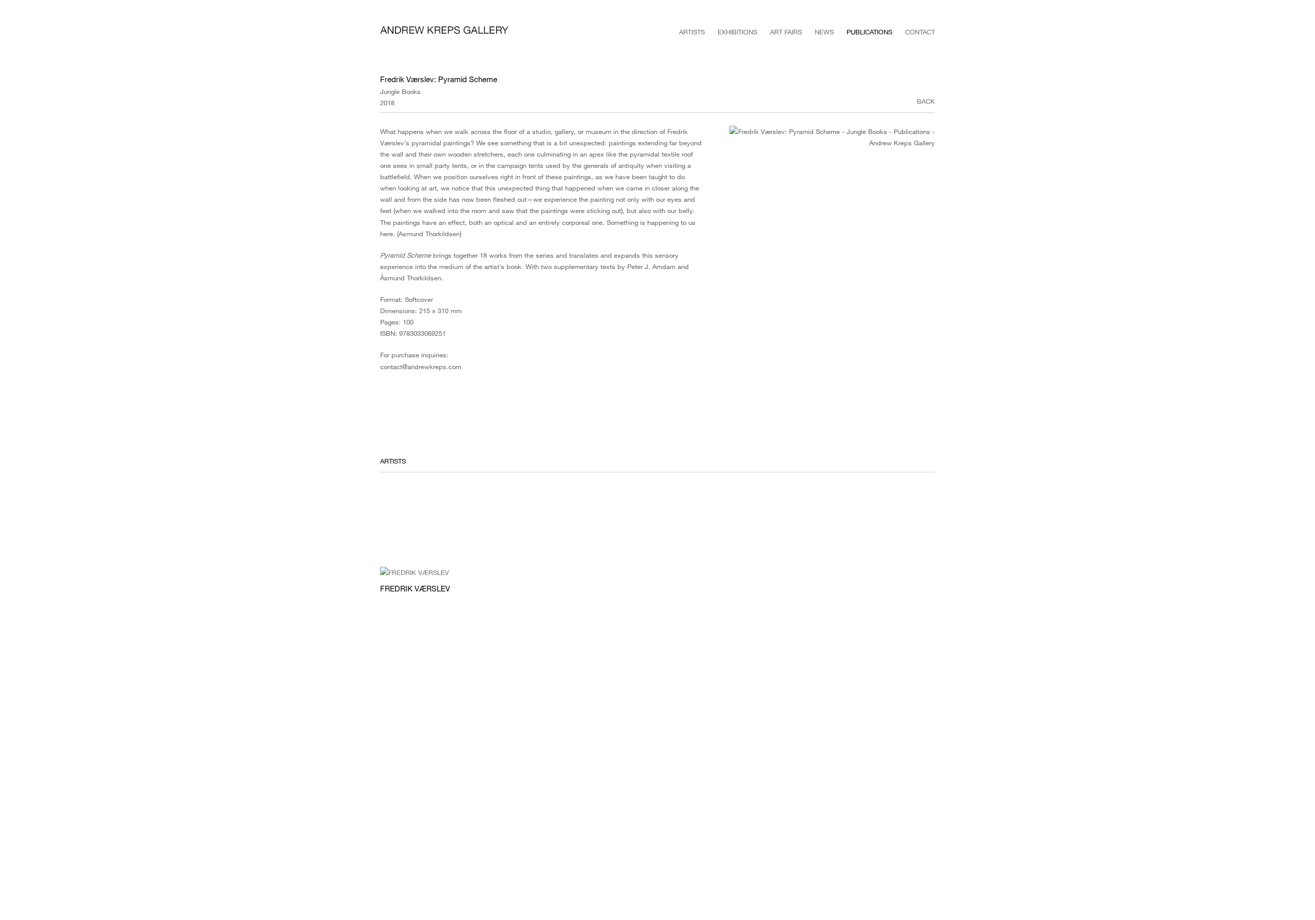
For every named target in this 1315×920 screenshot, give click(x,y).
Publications (869, 32)
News (824, 32)
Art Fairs (786, 32)
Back (926, 101)
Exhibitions (737, 32)
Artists (692, 32)
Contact (920, 32)
